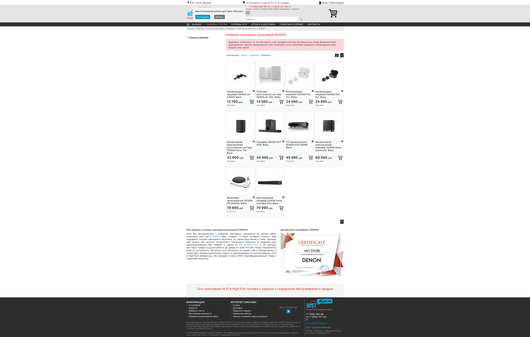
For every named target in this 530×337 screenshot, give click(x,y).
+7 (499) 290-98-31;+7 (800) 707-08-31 (270, 6)
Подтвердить (203, 17)
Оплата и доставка (263, 24)
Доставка (237, 308)
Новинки (265, 55)
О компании (194, 305)
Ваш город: (200, 2)
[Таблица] (337, 55)
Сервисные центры (242, 313)
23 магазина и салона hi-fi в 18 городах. (268, 2)
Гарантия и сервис (291, 24)
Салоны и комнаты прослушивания (250, 316)
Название (253, 55)
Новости (193, 308)
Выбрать (219, 17)
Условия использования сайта (203, 316)
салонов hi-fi (250, 244)
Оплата (236, 305)
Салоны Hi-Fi (239, 24)
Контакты (314, 24)
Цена (243, 55)
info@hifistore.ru (317, 323)
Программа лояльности (200, 313)
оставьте (215, 236)
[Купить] (252, 102)
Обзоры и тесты (216, 24)
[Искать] (301, 19)
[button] (331, 2)
